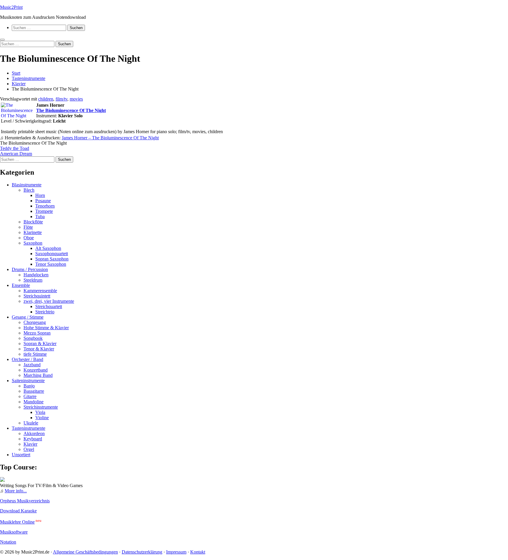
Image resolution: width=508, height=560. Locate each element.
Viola (40, 412)
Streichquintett (37, 295)
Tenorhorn (45, 205)
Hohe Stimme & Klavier (46, 327)
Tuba (40, 216)
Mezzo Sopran (37, 332)
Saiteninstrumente (28, 380)
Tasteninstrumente (28, 428)
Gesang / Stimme (28, 317)
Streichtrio (44, 311)
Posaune (43, 200)
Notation (8, 541)
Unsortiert (21, 454)
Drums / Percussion (30, 269)
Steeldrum (33, 280)
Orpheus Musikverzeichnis (25, 500)
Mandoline (34, 401)
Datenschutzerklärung (142, 551)
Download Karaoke (18, 510)
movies (76, 98)
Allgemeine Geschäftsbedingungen (85, 551)
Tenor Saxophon (50, 264)
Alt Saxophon (48, 248)
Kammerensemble (40, 290)
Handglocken (36, 274)
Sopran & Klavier (40, 343)
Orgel (29, 449)
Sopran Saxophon (51, 258)
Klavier (30, 444)
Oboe (29, 237)
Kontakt (197, 551)
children (45, 98)
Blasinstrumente (26, 184)
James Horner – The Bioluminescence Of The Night (110, 137)
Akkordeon (34, 433)
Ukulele (31, 422)
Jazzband (32, 364)
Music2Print (11, 7)
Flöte (28, 227)
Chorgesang (35, 322)
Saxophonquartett (51, 253)
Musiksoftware (14, 531)
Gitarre (30, 396)
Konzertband (36, 369)
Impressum (176, 551)
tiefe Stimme (35, 354)
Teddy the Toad (14, 148)
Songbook (33, 338)
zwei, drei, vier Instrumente (49, 301)
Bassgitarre (34, 391)
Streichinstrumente (41, 406)
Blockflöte (33, 221)
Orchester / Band (27, 359)
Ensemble (21, 285)
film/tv (61, 98)
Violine (42, 417)
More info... (16, 490)
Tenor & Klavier (39, 348)
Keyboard (33, 438)
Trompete (44, 211)
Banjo (29, 385)
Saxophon (33, 242)
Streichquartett (48, 306)
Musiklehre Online (17, 521)
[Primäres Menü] (2, 40)
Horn (40, 195)
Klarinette (33, 232)
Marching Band (38, 375)
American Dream (16, 153)
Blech (29, 190)
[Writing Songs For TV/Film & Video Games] (2, 480)
